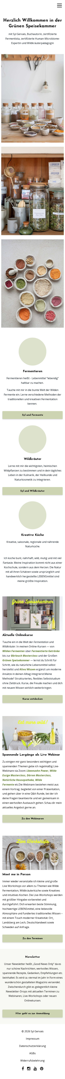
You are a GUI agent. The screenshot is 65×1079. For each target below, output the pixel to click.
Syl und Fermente (32, 415)
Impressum (32, 1038)
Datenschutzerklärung (32, 1046)
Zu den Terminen (32, 938)
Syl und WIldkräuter (32, 491)
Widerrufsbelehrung (32, 1060)
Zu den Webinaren (32, 818)
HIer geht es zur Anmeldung (32, 1013)
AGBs (32, 1053)
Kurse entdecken (32, 699)
